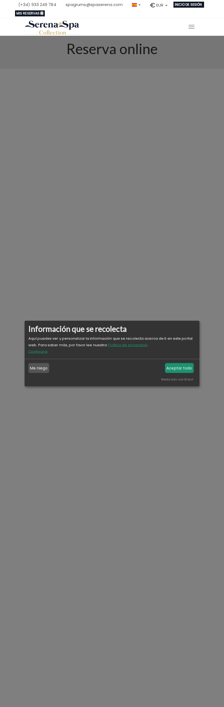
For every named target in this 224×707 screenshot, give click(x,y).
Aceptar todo (179, 368)
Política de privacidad (127, 345)
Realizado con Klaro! (177, 379)
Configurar (38, 351)
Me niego (39, 368)
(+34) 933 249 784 (37, 4)
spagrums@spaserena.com (94, 4)
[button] (136, 4)
